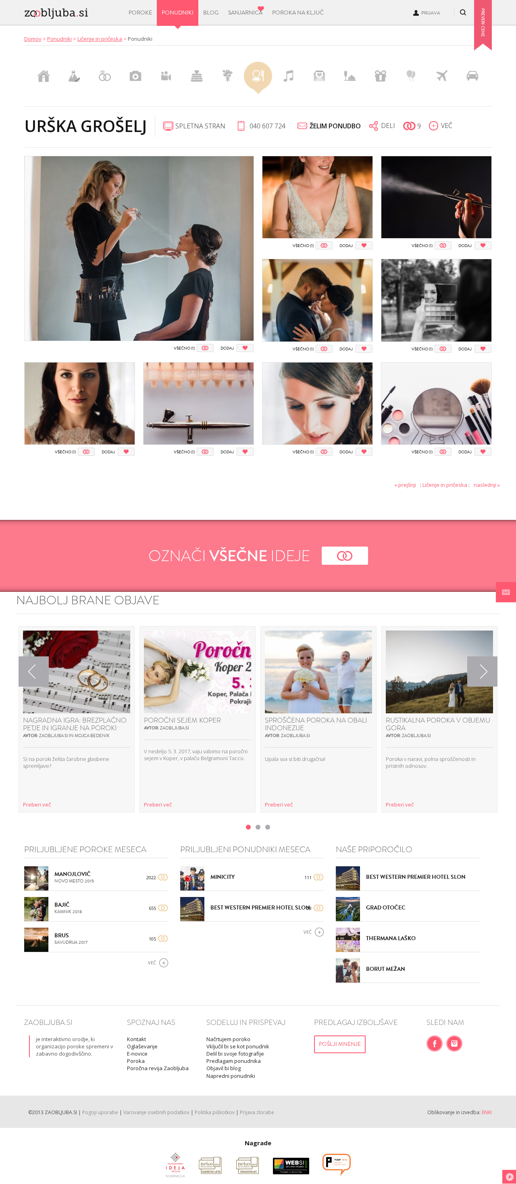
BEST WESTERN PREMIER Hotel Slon (260, 907)
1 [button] (248, 827)
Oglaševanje (142, 1046)
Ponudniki (178, 12)
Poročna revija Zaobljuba (158, 1068)
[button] (506, 592)
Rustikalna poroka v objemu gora (438, 724)
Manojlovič (72, 874)
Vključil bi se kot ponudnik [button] (237, 1046)
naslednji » (487, 484)
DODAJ (227, 348)
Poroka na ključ (298, 12)
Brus (61, 935)
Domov (33, 38)
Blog (210, 12)
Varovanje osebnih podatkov (156, 1112)
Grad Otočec (386, 907)
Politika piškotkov (215, 1112)
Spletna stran (200, 126)
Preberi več (37, 804)
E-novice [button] (137, 1053)
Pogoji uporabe (100, 1112)
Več (152, 963)
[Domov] (71, 11)
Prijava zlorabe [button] (257, 1112)
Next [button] (482, 671)
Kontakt (136, 1039)
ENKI (487, 1112)
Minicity (222, 877)
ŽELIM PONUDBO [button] (335, 126)
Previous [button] (34, 671)
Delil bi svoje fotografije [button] (235, 1053)
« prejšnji (405, 484)
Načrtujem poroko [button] (228, 1039)
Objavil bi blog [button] (223, 1068)
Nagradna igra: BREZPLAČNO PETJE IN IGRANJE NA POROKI (75, 724)
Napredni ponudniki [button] (230, 1075)
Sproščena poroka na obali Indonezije (316, 724)
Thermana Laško (391, 938)
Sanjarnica (245, 12)
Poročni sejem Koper (182, 720)
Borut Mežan (385, 969)
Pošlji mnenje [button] (340, 1044)
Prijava (430, 13)
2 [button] (258, 827)
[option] (77, 719)
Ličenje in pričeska (99, 38)
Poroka (136, 1061)
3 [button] (267, 827)
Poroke (140, 12)
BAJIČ (62, 905)
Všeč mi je (205, 348)
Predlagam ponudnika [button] (233, 1061)
